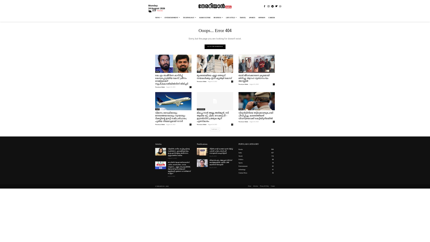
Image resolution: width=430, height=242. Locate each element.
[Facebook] (264, 6)
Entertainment (201, 109)
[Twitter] (276, 6)
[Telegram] (272, 6)
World (157, 109)
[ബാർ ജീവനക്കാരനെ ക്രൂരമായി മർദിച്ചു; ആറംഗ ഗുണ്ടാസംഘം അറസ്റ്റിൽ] (257, 64)
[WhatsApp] (280, 6)
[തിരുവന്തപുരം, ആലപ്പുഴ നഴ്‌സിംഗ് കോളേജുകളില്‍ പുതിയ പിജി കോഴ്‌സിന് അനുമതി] (202, 163)
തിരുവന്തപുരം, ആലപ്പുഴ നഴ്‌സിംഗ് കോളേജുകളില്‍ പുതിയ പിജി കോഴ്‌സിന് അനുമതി (221, 162)
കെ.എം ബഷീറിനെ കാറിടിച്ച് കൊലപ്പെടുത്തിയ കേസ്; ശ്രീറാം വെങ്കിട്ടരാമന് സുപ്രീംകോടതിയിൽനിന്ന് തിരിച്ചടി (171, 79)
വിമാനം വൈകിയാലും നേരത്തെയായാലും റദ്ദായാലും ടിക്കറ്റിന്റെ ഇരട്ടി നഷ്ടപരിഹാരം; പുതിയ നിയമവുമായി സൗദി (171, 117)
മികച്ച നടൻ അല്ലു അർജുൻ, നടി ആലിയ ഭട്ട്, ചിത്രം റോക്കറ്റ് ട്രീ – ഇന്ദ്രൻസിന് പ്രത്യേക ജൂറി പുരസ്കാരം (213, 117)
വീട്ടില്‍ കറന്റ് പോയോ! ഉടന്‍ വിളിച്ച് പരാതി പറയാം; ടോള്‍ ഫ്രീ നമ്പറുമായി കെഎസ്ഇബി (221, 151)
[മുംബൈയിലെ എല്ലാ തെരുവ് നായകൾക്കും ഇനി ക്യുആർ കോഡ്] (215, 64)
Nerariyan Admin (160, 87)
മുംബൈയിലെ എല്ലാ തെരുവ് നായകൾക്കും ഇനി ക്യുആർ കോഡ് (214, 77)
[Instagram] (268, 6)
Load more (214, 129)
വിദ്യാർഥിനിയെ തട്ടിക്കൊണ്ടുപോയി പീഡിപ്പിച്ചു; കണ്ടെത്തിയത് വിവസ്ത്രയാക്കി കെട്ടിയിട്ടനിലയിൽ (256, 116)
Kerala (157, 71)
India (199, 71)
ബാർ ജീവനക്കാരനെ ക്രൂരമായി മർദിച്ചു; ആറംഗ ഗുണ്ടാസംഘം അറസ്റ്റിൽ (254, 78)
